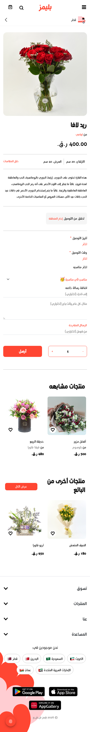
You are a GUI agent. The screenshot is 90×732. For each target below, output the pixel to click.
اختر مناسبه (80, 267)
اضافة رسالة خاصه (76, 288)
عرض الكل (21, 486)
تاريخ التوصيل (78, 238)
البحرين (34, 659)
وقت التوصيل (78, 252)
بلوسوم (79, 447)
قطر (15, 659)
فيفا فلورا (36, 447)
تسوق (82, 588)
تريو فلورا (38, 545)
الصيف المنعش (77, 545)
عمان (27, 670)
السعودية (57, 659)
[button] (84, 7)
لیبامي (79, 134)
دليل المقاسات (11, 161)
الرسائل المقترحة (78, 325)
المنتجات (80, 603)
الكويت (79, 659)
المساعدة (79, 634)
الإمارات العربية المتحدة (56, 670)
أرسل (22, 351)
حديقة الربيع (37, 441)
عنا (85, 619)
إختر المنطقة (56, 218)
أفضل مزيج (80, 441)
